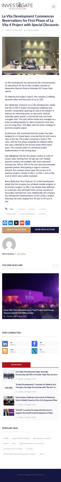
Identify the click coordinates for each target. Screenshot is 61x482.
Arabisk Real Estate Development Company (20, 454)
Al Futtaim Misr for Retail (13, 449)
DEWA (6, 438)
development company (41, 438)
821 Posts (21, 254)
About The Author (16, 230)
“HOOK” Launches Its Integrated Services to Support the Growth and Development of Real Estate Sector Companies (34, 413)
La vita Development (27, 214)
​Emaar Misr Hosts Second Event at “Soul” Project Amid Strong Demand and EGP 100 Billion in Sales (29, 311)
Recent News (16, 365)
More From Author (45, 230)
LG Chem (29, 449)
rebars (42, 454)
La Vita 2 (42, 209)
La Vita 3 (32, 209)
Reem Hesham (34, 30)
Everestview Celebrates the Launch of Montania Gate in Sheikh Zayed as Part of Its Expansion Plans (36, 399)
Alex (14, 443)
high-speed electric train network (31, 443)
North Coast (11, 214)
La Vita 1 (42, 214)
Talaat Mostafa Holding (21, 438)
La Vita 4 (21, 209)
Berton (6, 443)
